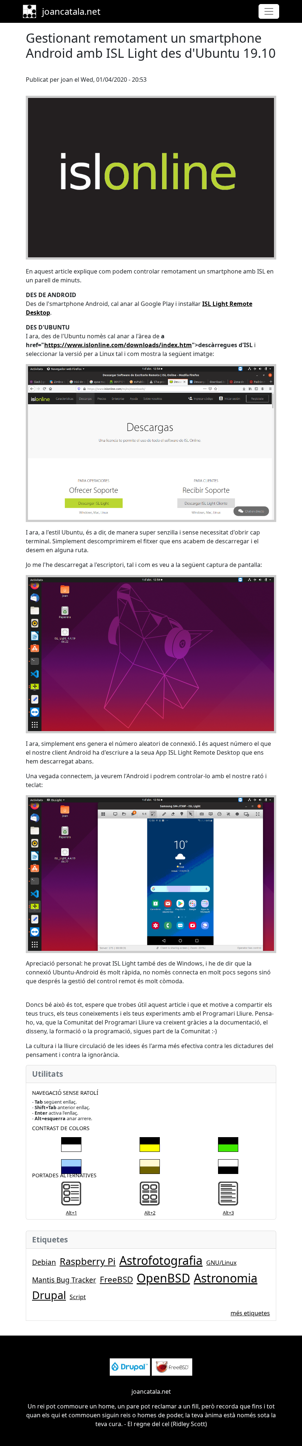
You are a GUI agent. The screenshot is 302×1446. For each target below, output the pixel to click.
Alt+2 (149, 1212)
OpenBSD (163, 1278)
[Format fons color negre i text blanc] (71, 1143)
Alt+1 (71, 1212)
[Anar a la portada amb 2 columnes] (150, 1195)
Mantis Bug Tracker (64, 1280)
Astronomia (225, 1278)
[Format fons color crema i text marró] (150, 1165)
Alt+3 (228, 1212)
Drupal (49, 1295)
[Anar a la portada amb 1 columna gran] (71, 1195)
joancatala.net (71, 11)
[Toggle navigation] (269, 11)
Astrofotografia (161, 1260)
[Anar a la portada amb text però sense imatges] (228, 1195)
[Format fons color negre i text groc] (150, 1143)
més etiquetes (250, 1313)
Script (78, 1297)
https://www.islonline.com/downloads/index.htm (118, 345)
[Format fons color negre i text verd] (228, 1143)
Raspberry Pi (88, 1261)
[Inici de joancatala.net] (32, 11)
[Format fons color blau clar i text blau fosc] (71, 1165)
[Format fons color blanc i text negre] (228, 1165)
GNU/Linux (221, 1263)
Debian (44, 1262)
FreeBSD (116, 1279)
